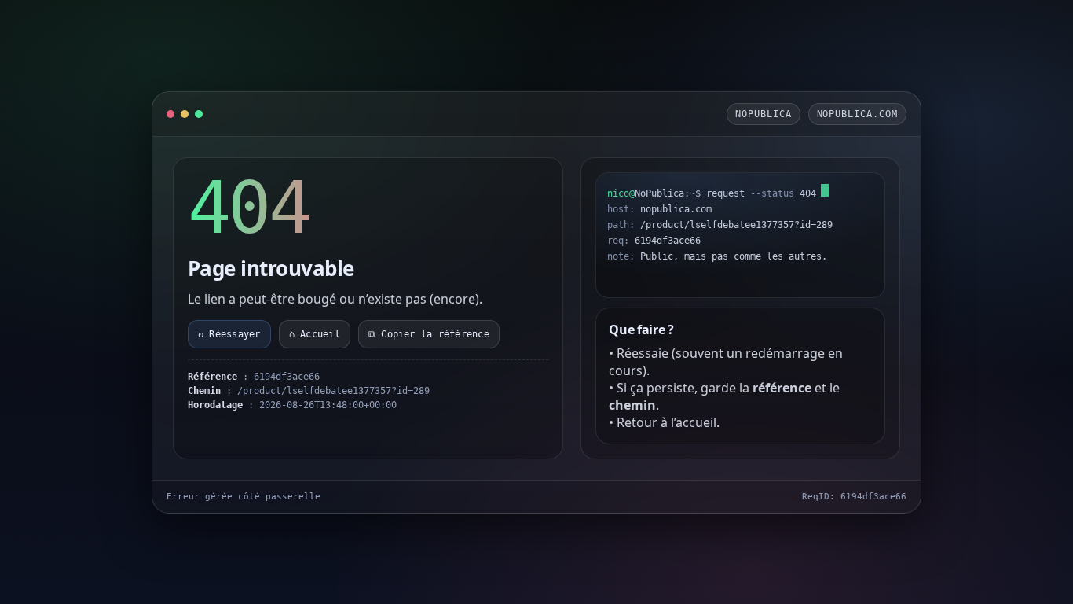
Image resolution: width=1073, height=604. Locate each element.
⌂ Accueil (314, 334)
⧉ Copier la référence (428, 334)
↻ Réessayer (229, 334)
